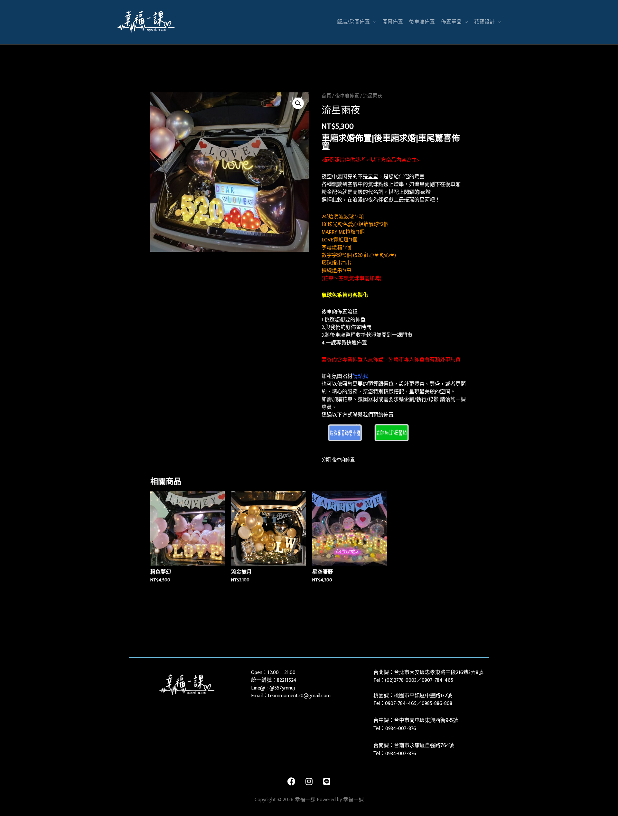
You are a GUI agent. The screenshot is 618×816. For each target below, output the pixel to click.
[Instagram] (309, 782)
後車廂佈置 (347, 96)
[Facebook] (291, 782)
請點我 (360, 376)
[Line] (327, 782)
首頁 (326, 96)
